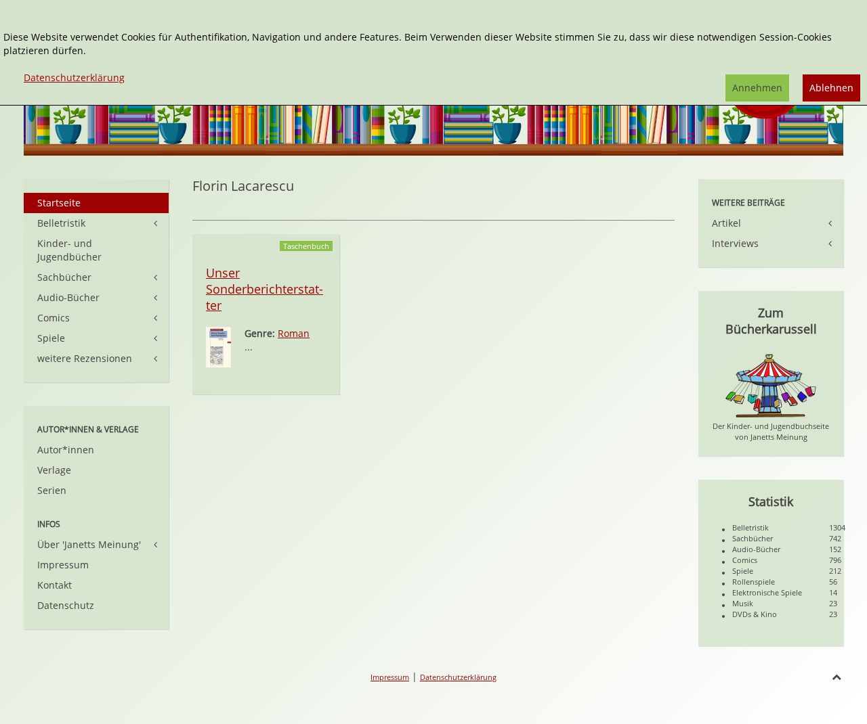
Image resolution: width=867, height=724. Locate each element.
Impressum (63, 564)
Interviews (735, 243)
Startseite (59, 202)
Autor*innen (65, 449)
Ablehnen (831, 87)
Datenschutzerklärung (458, 677)
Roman (294, 333)
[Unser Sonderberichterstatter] (218, 346)
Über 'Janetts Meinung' (89, 544)
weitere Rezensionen (84, 358)
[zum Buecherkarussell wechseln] (770, 384)
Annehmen (757, 87)
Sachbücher (64, 277)
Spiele (51, 338)
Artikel (726, 223)
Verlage (54, 469)
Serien (51, 490)
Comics (53, 317)
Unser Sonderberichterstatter (264, 289)
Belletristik (61, 223)
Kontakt (54, 585)
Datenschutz (65, 605)
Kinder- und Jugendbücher (69, 250)
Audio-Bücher (68, 297)
